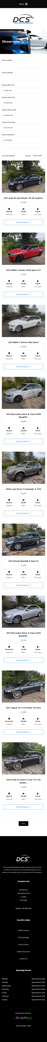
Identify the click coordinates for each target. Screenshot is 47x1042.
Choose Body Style (9, 110)
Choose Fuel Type (8, 122)
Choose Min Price (8, 85)
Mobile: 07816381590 (23, 908)
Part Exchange (23, 937)
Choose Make (7, 60)
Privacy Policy (23, 944)
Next (23, 823)
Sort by (28, 156)
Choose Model (7, 72)
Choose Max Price (8, 97)
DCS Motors (23, 19)
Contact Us (23, 959)
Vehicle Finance (23, 930)
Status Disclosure (23, 951)
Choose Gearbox (8, 134)
